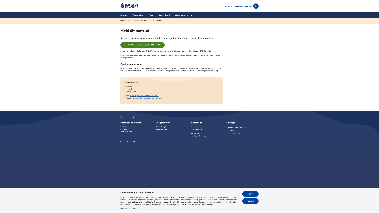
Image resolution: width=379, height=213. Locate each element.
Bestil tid (228, 6)
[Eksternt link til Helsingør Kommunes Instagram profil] (123, 141)
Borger (123, 15)
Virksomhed (138, 15)
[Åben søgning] (256, 6)
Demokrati (164, 15)
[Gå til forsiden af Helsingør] (171, 6)
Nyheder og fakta (183, 15)
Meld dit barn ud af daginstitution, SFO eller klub (143, 45)
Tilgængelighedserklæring (237, 127)
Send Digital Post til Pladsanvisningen (144, 96)
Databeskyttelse (234, 134)
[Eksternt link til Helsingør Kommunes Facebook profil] (136, 141)
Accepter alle (250, 194)
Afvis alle (250, 201)
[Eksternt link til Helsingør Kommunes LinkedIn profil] (130, 141)
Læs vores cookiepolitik (129, 209)
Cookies (231, 130)
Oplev (152, 15)
